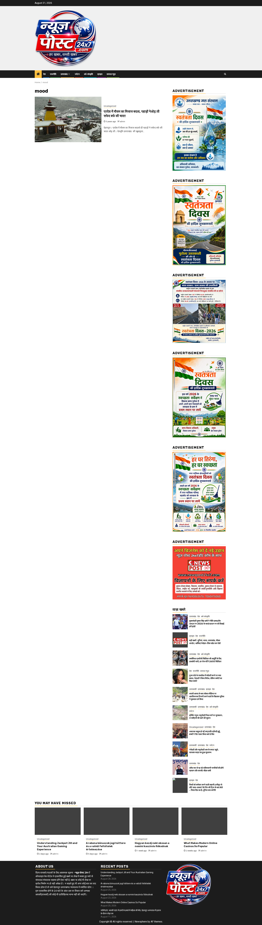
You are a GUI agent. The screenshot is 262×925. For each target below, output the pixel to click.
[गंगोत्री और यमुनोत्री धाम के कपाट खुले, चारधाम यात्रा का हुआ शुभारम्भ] (180, 749)
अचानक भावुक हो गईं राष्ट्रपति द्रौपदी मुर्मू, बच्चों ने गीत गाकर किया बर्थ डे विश (204, 733)
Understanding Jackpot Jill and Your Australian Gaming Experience (57, 846)
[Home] (38, 74)
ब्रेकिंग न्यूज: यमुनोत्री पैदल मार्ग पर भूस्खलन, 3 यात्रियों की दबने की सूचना (206, 716)
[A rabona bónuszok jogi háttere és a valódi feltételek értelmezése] (107, 821)
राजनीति (53, 74)
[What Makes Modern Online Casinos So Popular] (204, 821)
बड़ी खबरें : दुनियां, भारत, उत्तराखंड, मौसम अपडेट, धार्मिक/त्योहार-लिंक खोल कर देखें (204, 641)
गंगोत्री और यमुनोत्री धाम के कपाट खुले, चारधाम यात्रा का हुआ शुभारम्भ (203, 751)
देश (44, 74)
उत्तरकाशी (192, 689)
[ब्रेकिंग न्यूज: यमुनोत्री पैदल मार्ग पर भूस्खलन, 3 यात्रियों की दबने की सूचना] (180, 712)
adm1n (55, 854)
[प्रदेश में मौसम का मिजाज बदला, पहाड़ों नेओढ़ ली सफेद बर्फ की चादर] (68, 119)
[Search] (225, 74)
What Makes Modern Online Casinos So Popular (200, 845)
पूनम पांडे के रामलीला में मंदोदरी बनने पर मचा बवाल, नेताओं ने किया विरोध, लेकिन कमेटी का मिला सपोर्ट (205, 678)
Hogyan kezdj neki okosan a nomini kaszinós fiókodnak (152, 845)
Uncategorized (110, 106)
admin (122, 121)
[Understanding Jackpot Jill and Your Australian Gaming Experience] (58, 821)
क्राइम (99, 74)
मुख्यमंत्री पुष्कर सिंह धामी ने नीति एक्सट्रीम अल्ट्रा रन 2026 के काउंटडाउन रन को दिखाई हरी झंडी (206, 624)
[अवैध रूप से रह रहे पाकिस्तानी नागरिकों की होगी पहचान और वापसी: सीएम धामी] (180, 767)
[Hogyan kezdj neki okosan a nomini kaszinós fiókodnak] (155, 821)
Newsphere (141, 921)
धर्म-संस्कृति (88, 74)
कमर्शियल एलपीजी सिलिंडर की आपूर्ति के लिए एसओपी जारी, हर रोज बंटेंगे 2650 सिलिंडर (205, 660)
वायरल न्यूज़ (111, 74)
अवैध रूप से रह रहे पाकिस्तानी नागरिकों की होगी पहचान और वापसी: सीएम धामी (206, 769)
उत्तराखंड (64, 74)
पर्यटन (77, 74)
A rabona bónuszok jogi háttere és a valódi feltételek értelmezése (106, 846)
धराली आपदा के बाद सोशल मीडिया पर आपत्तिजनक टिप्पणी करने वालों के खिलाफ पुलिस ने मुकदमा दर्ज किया (206, 696)
